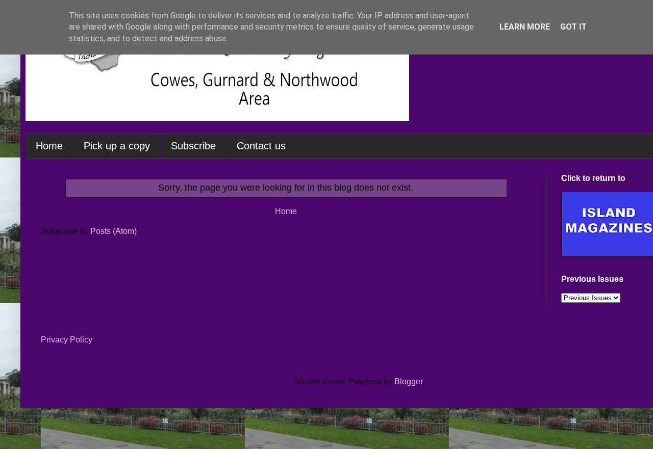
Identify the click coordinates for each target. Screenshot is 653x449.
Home (49, 145)
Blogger (408, 381)
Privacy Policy (66, 339)
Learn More (524, 27)
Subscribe (193, 145)
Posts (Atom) (113, 231)
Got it (573, 27)
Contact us (261, 145)
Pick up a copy (117, 145)
